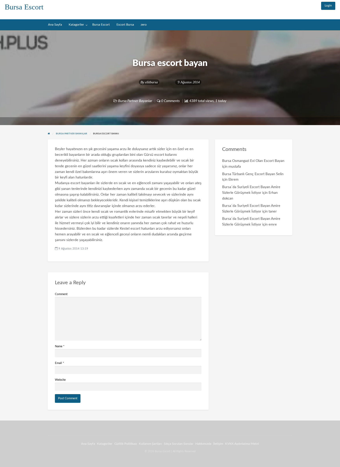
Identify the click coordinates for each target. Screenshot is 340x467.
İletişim (218, 443)
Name (59, 346)
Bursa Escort (24, 7)
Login (328, 5)
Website (60, 379)
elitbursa (151, 82)
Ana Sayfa (55, 24)
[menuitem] (328, 6)
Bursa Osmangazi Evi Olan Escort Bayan (253, 161)
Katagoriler (76, 24)
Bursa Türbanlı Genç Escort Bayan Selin (253, 174)
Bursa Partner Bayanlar (135, 101)
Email (59, 363)
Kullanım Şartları (150, 443)
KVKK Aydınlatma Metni (242, 443)
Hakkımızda (203, 443)
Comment (61, 294)
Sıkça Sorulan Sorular (178, 443)
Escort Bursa (125, 24)
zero (144, 24)
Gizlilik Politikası (125, 443)
